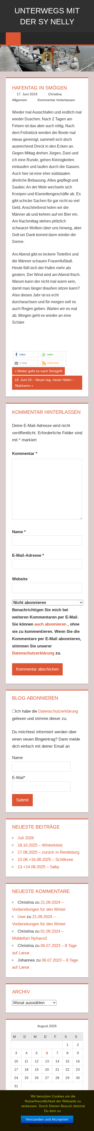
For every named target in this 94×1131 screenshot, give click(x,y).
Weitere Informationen (47, 1126)
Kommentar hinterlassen (56, 100)
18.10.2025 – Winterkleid (40, 845)
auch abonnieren (50, 624)
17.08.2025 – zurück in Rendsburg (48, 852)
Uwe (22, 916)
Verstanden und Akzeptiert (47, 1119)
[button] (26, 354)
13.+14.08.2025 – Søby (38, 867)
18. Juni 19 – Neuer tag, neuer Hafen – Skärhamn (44, 383)
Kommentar (24, 453)
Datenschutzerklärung (33, 653)
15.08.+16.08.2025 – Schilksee (45, 859)
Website (19, 579)
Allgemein (19, 100)
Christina (55, 94)
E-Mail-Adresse (28, 555)
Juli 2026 (26, 838)
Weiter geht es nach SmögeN (39, 372)
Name (19, 532)
